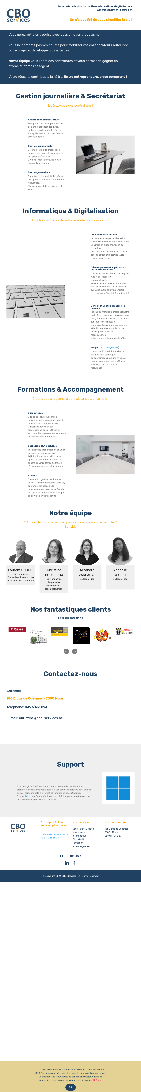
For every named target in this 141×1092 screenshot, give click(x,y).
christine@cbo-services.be (54, 834)
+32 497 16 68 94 (50, 837)
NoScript (97, 1080)
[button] (66, 651)
